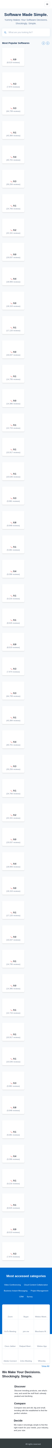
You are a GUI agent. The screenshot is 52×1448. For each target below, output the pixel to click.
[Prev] (43, 43)
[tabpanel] (26, 1334)
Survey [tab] (30, 1297)
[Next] (47, 43)
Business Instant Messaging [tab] (15, 1291)
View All (45, 1366)
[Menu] (47, 4)
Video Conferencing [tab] (12, 1285)
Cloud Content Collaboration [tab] (36, 1285)
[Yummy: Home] (7, 5)
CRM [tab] (21, 1297)
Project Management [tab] (39, 1291)
